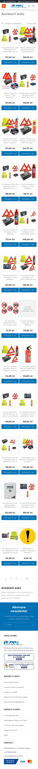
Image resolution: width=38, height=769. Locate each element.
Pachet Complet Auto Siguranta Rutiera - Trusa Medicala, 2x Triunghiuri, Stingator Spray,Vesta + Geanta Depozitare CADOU (28, 52)
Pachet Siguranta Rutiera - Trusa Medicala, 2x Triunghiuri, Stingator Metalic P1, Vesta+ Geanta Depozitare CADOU (10, 99)
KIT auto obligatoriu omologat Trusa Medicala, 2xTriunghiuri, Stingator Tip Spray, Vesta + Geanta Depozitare (27, 327)
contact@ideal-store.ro (28, 1)
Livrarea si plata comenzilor (14, 687)
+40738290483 (11, 1)
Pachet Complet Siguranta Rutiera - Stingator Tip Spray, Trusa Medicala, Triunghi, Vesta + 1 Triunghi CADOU (10, 371)
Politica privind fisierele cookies (15, 697)
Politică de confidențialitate (14, 702)
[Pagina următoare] (32, 579)
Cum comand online (11, 682)
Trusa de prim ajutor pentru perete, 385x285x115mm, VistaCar (10, 506)
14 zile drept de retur (11, 715)
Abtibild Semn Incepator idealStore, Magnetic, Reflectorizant (28, 551)
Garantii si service (10, 730)
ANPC (6, 735)
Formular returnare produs (14, 725)
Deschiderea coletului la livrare (15, 720)
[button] (4, 6)
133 (27, 578)
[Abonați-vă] (32, 624)
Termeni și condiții (10, 692)
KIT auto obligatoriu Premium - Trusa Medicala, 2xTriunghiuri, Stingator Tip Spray (27, 188)
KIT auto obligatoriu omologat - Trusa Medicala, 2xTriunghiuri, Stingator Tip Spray (10, 234)
